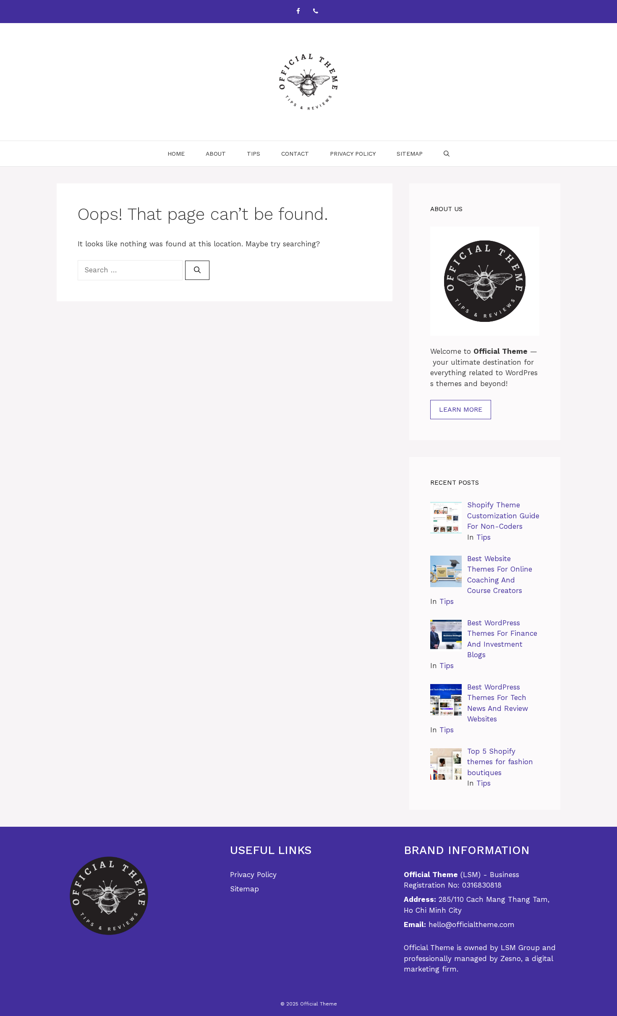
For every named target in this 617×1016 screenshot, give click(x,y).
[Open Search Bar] (446, 153)
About (216, 153)
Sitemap (410, 153)
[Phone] (315, 11)
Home (176, 153)
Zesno (510, 958)
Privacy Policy (353, 153)
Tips (253, 153)
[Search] (197, 270)
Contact (295, 153)
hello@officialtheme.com (472, 924)
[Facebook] (298, 11)
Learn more (460, 409)
